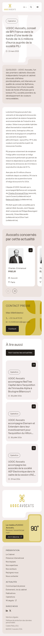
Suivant (14, 291)
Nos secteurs (11, 569)
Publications (10, 593)
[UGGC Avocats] (10, 7)
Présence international (15, 558)
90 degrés (10, 600)
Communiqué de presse (15, 586)
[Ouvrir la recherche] (31, 7)
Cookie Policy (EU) (12, 626)
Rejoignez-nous (12, 572)
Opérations (10, 597)
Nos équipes (11, 562)
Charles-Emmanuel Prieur (18, 193)
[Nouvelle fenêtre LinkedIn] (7, 611)
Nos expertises (12, 565)
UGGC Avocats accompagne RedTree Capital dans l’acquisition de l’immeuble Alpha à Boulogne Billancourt (21, 385)
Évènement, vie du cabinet (16, 590)
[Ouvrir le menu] (37, 7)
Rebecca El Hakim (13, 199)
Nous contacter (12, 576)
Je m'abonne (12, 537)
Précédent (8, 291)
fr (24, 7)
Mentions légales (12, 617)
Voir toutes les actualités (20, 353)
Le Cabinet (10, 554)
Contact (12, 329)
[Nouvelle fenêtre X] (10, 611)
